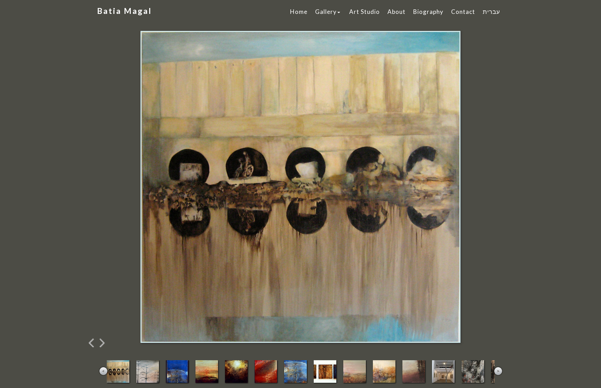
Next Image (102, 342)
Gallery (326, 11)
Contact (463, 11)
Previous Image (92, 342)
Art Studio (364, 11)
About (396, 11)
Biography (428, 11)
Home (298, 11)
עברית (491, 11)
